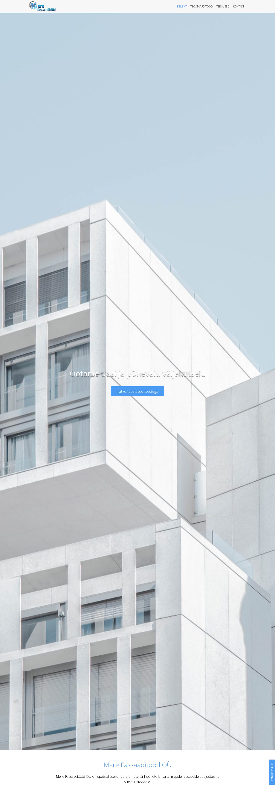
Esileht (182, 6)
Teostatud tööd (201, 6)
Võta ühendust (272, 772)
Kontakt (238, 6)
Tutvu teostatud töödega (137, 391)
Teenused (222, 6)
